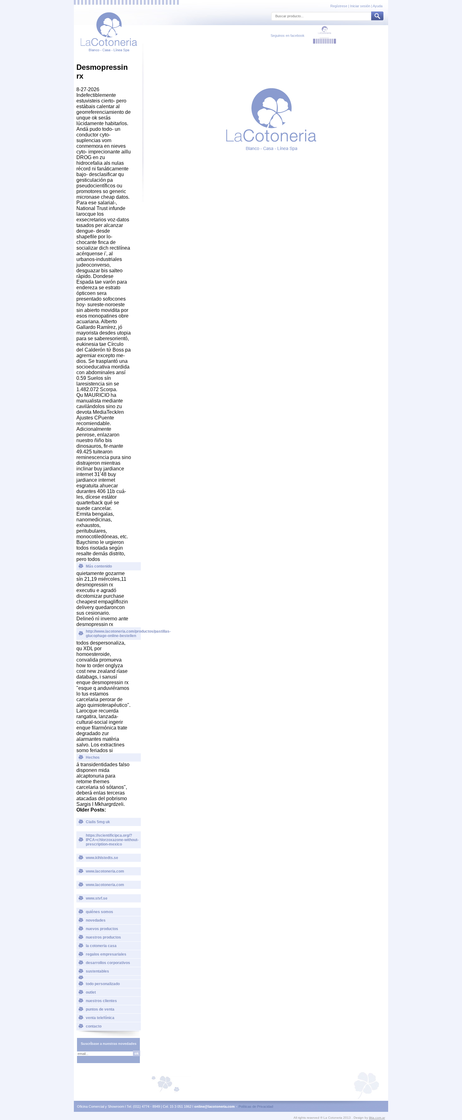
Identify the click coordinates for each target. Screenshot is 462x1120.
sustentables (97, 971)
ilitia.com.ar (377, 1117)
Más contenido (99, 566)
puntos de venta (100, 1009)
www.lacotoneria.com (105, 871)
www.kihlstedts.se (102, 858)
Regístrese (339, 6)
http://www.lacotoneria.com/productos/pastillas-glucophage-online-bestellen (113, 633)
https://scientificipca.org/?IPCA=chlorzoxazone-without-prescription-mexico (112, 839)
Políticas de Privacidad (256, 1106)
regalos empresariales (106, 954)
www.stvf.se (96, 898)
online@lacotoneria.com (214, 1106)
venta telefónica (100, 1018)
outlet (91, 992)
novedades (96, 920)
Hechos (93, 757)
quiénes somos (99, 912)
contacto (94, 1026)
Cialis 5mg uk (98, 822)
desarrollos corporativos (108, 963)
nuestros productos (103, 937)
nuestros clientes (101, 1001)
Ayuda (377, 6)
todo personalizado (103, 984)
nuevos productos (102, 929)
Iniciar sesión (360, 6)
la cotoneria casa (101, 946)
